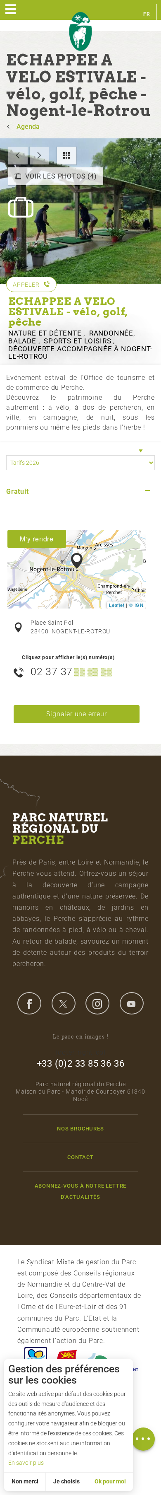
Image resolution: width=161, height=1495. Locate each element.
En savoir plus (26, 1462)
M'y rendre (37, 538)
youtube (132, 1003)
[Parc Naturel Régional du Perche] (80, 31)
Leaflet (117, 604)
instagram (97, 1003)
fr (146, 14)
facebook (29, 1003)
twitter (64, 1003)
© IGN (136, 604)
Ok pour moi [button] (110, 1481)
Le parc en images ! (81, 1037)
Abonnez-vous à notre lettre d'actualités (81, 1191)
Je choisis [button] (66, 1481)
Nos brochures (80, 1128)
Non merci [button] (25, 1481)
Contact (80, 1157)
